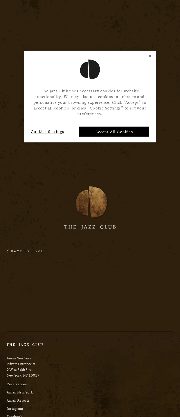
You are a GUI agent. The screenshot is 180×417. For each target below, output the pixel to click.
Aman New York (20, 392)
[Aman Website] (25, 346)
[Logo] (90, 206)
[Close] (150, 56)
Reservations (17, 384)
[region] (90, 96)
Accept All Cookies (114, 131)
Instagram (15, 408)
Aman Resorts (18, 400)
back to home (27, 251)
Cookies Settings (47, 131)
